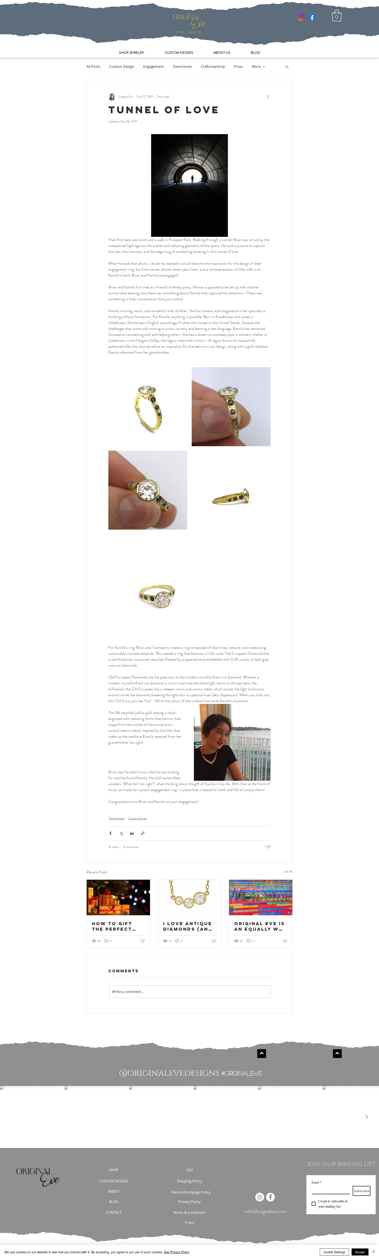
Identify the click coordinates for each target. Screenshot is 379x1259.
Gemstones (182, 66)
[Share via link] (143, 833)
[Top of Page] (261, 1053)
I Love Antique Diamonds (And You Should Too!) (188, 926)
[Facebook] (312, 17)
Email (317, 1182)
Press (238, 66)
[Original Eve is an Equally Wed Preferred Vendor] (260, 897)
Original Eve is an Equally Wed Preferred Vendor (260, 926)
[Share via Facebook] (110, 833)
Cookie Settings (334, 1252)
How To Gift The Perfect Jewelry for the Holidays (113, 926)
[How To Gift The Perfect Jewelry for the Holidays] (118, 897)
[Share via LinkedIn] (132, 833)
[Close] (373, 1251)
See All (288, 871)
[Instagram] (301, 17)
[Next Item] (366, 1117)
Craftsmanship (213, 66)
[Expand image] (147, 406)
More (256, 66)
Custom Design (121, 66)
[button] (337, 16)
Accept (360, 1252)
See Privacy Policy (176, 1252)
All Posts (93, 66)
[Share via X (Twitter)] (121, 833)
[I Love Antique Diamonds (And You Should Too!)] (189, 897)
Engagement (153, 66)
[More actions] (268, 96)
